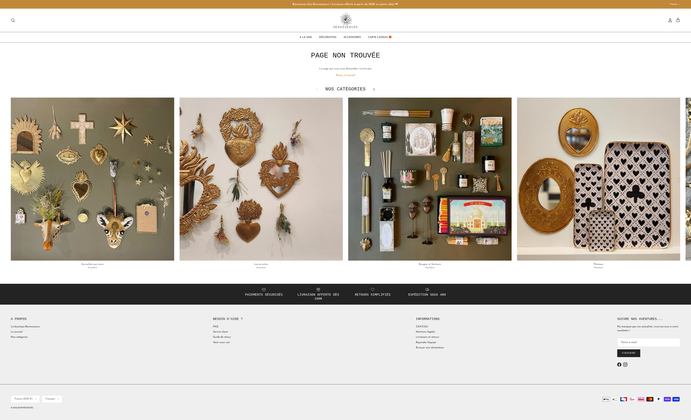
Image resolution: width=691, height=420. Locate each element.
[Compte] (669, 20)
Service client (220, 332)
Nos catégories (19, 337)
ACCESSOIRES (352, 37)
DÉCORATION (327, 37)
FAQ (215, 326)
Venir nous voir (221, 342)
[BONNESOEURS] (346, 20)
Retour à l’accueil (345, 75)
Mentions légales (425, 332)
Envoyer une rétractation (430, 347)
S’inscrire (629, 353)
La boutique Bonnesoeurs (25, 326)
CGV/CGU (422, 326)
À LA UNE (306, 37)
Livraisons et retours (427, 337)
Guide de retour (222, 337)
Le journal (16, 332)
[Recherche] (13, 20)
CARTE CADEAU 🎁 (380, 37)
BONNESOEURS (25, 408)
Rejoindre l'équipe (426, 342)
